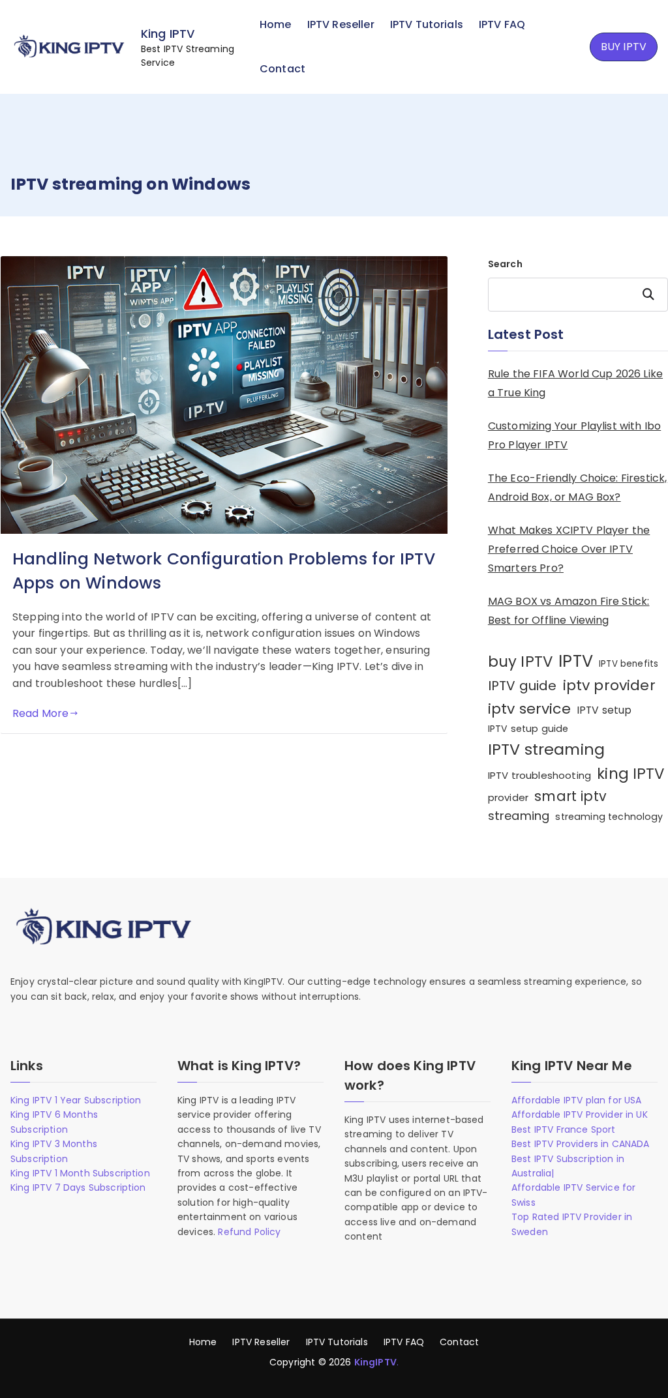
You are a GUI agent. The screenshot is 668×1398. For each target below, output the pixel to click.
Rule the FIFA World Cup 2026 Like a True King (575, 383)
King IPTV (167, 33)
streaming (518, 816)
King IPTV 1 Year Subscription (76, 1100)
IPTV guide (522, 686)
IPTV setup (604, 710)
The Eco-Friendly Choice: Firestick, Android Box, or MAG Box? (577, 487)
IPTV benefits (628, 664)
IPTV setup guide (528, 728)
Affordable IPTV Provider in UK (579, 1114)
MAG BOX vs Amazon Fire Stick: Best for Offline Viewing (569, 611)
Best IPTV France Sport (563, 1129)
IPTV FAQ (502, 24)
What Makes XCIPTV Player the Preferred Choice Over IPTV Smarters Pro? (569, 549)
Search (505, 263)
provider (508, 797)
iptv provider (609, 685)
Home (276, 24)
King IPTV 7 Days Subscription (78, 1187)
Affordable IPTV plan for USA (576, 1100)
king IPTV (630, 773)
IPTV (575, 661)
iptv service (529, 709)
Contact (282, 68)
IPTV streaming (546, 749)
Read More (40, 713)
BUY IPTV (623, 46)
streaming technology (609, 816)
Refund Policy (249, 1231)
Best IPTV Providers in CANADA (580, 1143)
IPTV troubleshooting (539, 775)
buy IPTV (520, 661)
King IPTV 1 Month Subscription (80, 1173)
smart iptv (570, 796)
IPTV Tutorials (426, 24)
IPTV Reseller (340, 24)
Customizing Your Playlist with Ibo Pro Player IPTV (574, 435)
